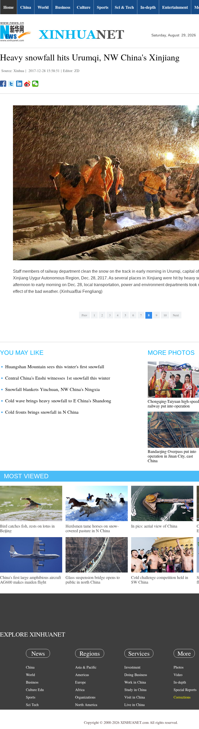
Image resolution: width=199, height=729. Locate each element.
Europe (80, 682)
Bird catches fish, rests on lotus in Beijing (27, 528)
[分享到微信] (35, 84)
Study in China (135, 689)
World (43, 7)
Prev (84, 315)
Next (176, 315)
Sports (102, 7)
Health (30, 712)
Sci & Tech (124, 7)
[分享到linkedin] (19, 84)
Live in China (134, 704)
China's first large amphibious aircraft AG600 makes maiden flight (30, 580)
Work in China (135, 682)
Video (178, 674)
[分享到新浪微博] (27, 84)
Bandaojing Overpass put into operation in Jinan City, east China (172, 456)
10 (165, 315)
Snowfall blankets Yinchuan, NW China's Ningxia (52, 389)
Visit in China (134, 697)
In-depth (148, 7)
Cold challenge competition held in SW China (159, 580)
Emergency (132, 712)
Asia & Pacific (85, 667)
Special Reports (185, 689)
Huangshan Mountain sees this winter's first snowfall (54, 366)
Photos (178, 667)
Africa (79, 689)
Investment (132, 667)
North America (86, 704)
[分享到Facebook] (3, 84)
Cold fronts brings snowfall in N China (42, 412)
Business (62, 7)
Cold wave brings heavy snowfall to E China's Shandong (58, 400)
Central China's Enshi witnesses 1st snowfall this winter (57, 378)
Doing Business (135, 674)
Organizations (85, 697)
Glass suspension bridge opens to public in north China (93, 580)
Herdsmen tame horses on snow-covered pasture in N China (92, 528)
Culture (83, 7)
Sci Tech (32, 704)
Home (8, 7)
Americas (82, 674)
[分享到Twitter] (11, 84)
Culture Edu (35, 689)
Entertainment (175, 7)
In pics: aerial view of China (154, 526)
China (25, 7)
